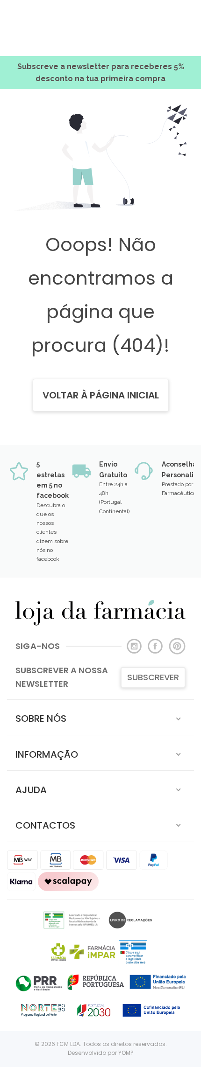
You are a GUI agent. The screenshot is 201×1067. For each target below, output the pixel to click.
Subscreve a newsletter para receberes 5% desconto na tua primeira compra (100, 72)
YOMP (125, 1053)
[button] (100, 717)
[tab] (100, 717)
